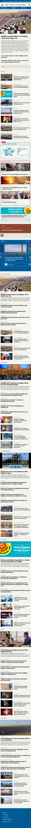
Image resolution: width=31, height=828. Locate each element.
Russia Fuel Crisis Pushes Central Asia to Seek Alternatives (21, 128)
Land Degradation (4, 765)
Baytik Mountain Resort (5, 303)
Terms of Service (7, 821)
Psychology (3, 648)
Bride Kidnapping (17, 701)
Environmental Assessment (6, 759)
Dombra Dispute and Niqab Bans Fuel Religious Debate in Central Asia (15, 667)
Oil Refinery (16, 354)
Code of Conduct (4, 404)
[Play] (3, 219)
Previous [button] (1, 257)
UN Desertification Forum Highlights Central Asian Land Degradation (14, 750)
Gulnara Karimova (17, 709)
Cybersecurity (16, 693)
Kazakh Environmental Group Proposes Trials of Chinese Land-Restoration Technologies (15, 768)
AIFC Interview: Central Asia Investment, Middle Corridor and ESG (13, 324)
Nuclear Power (3, 498)
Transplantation (17, 596)
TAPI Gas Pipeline (17, 84)
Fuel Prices (3, 309)
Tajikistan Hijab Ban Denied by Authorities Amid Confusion (14, 679)
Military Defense (17, 531)
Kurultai (15, 75)
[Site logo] (15, 4)
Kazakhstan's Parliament (6, 381)
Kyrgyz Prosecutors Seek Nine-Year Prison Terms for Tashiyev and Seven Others (13, 661)
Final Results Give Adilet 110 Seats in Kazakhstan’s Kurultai (12, 400)
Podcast (15, 91)
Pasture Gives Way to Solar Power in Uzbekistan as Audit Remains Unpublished (15, 756)
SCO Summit (16, 101)
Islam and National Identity (6, 665)
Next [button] (30, 257)
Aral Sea (15, 773)
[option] (15, 255)
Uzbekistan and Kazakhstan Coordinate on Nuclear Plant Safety (14, 501)
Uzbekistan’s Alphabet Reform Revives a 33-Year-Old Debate (14, 412)
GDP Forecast (16, 134)
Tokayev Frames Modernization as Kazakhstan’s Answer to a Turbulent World (21, 78)
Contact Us (6, 817)
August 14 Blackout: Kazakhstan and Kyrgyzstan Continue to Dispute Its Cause (14, 495)
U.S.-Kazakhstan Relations (19, 522)
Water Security (16, 789)
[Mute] (28, 220)
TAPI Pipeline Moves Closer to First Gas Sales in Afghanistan (21, 86)
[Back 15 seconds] (6, 220)
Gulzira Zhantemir (4, 588)
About (4, 812)
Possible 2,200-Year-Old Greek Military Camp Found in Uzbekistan (14, 571)
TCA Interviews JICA (4, 486)
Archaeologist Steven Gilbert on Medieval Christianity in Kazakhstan (14, 577)
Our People (6, 814)
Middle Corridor (4, 292)
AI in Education (17, 426)
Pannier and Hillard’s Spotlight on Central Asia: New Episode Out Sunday (21, 95)
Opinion (15, 108)
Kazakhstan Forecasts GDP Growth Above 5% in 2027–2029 (21, 137)
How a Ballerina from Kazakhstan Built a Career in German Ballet (15, 591)
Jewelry (15, 621)
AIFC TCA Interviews (5, 321)
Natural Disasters (17, 506)
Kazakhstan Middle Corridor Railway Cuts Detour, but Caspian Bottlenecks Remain (15, 61)
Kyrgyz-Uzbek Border (5, 671)
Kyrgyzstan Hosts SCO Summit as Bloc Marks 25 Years (21, 103)
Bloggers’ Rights (17, 684)
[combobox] (29, 5)
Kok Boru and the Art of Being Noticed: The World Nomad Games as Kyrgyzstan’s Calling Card (14, 584)
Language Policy (4, 410)
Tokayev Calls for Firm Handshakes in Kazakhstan (12, 406)
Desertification (4, 747)
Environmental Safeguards (6, 753)
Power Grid (3, 492)
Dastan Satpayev (17, 612)
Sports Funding (17, 417)
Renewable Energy (17, 337)
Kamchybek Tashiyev (5, 659)
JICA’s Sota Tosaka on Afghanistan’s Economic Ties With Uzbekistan (15, 489)
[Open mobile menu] (2, 4)
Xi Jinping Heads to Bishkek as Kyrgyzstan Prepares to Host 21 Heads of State (21, 120)
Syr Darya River (17, 798)
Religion (2, 677)
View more (28, 71)
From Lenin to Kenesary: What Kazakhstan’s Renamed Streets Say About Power (21, 112)
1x (27, 235)
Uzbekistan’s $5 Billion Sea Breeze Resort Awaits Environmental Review (13, 762)
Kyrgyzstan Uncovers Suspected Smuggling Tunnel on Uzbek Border (14, 673)
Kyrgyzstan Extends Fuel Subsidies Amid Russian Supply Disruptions (13, 312)
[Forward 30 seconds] (8, 220)
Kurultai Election (4, 398)
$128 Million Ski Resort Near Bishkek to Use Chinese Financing (14, 306)
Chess (15, 604)
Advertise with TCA (8, 819)
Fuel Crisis (16, 126)
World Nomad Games (5, 581)
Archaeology (3, 569)
